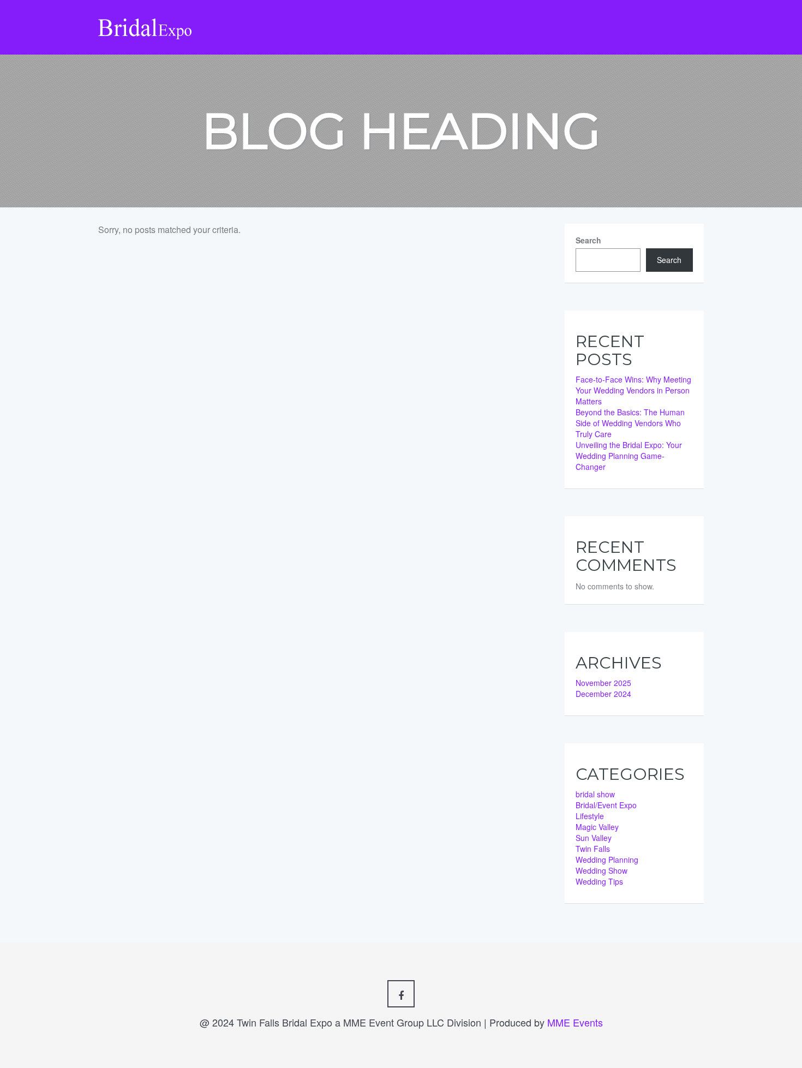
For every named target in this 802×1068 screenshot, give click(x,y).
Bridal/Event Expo (606, 804)
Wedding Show (601, 870)
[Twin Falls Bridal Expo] (145, 19)
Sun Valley (594, 837)
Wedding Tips (599, 881)
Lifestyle (590, 815)
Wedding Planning (607, 859)
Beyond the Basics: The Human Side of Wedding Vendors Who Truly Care (630, 423)
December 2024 (603, 693)
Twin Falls (593, 848)
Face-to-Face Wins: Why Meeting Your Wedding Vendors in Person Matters (633, 390)
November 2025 (603, 682)
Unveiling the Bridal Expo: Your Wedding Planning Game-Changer (629, 455)
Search (588, 240)
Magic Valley (597, 826)
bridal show (595, 794)
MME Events (575, 1022)
